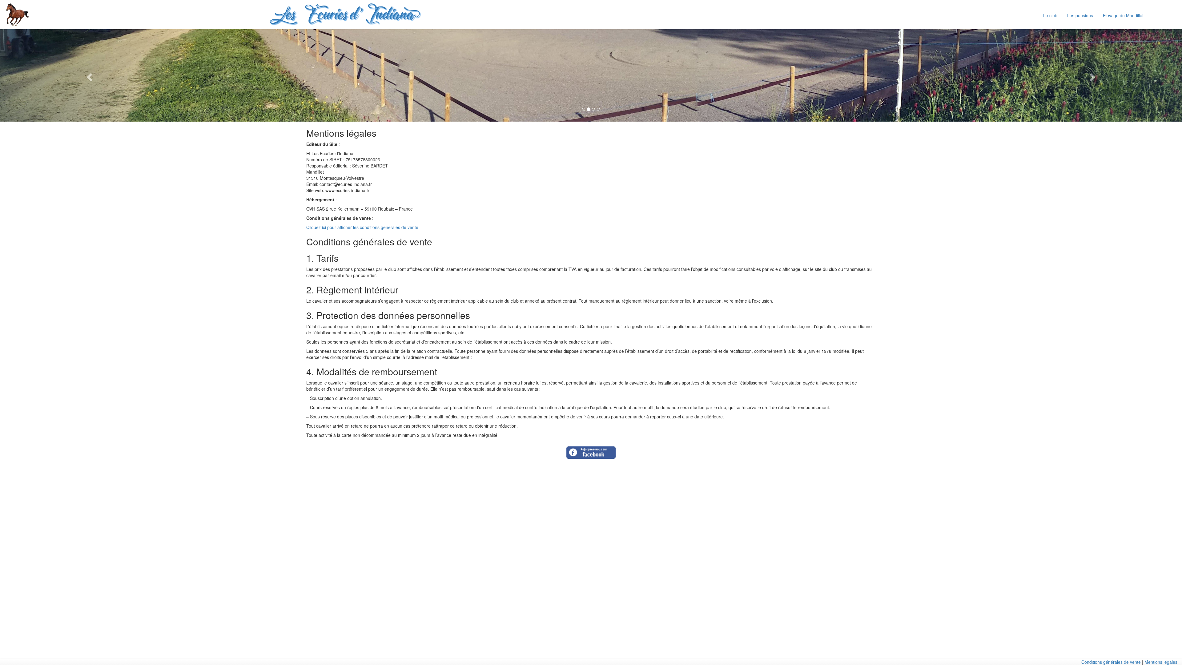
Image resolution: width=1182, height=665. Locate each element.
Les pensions (1080, 15)
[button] (88, 75)
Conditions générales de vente (1111, 662)
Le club (1050, 15)
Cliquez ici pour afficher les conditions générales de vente (362, 227)
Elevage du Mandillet (1123, 15)
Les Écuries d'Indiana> (342, 16)
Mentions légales (1160, 662)
